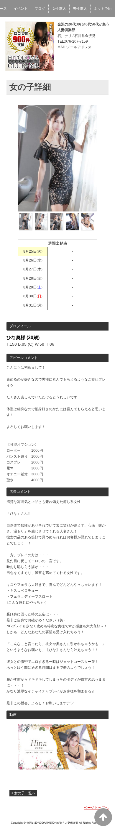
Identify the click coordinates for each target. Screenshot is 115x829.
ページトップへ (96, 808)
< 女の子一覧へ (23, 793)
